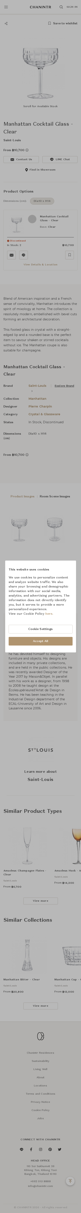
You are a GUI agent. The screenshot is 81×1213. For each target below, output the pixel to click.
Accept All (40, 641)
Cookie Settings (40, 629)
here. (49, 613)
